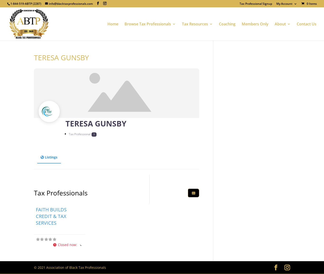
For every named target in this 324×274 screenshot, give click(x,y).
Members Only (255, 24)
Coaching (227, 24)
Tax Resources (195, 24)
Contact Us (306, 24)
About (280, 24)
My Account (284, 4)
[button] (67, 245)
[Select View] (193, 193)
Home (112, 24)
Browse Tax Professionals (148, 24)
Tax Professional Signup (256, 4)
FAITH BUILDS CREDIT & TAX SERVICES (51, 216)
